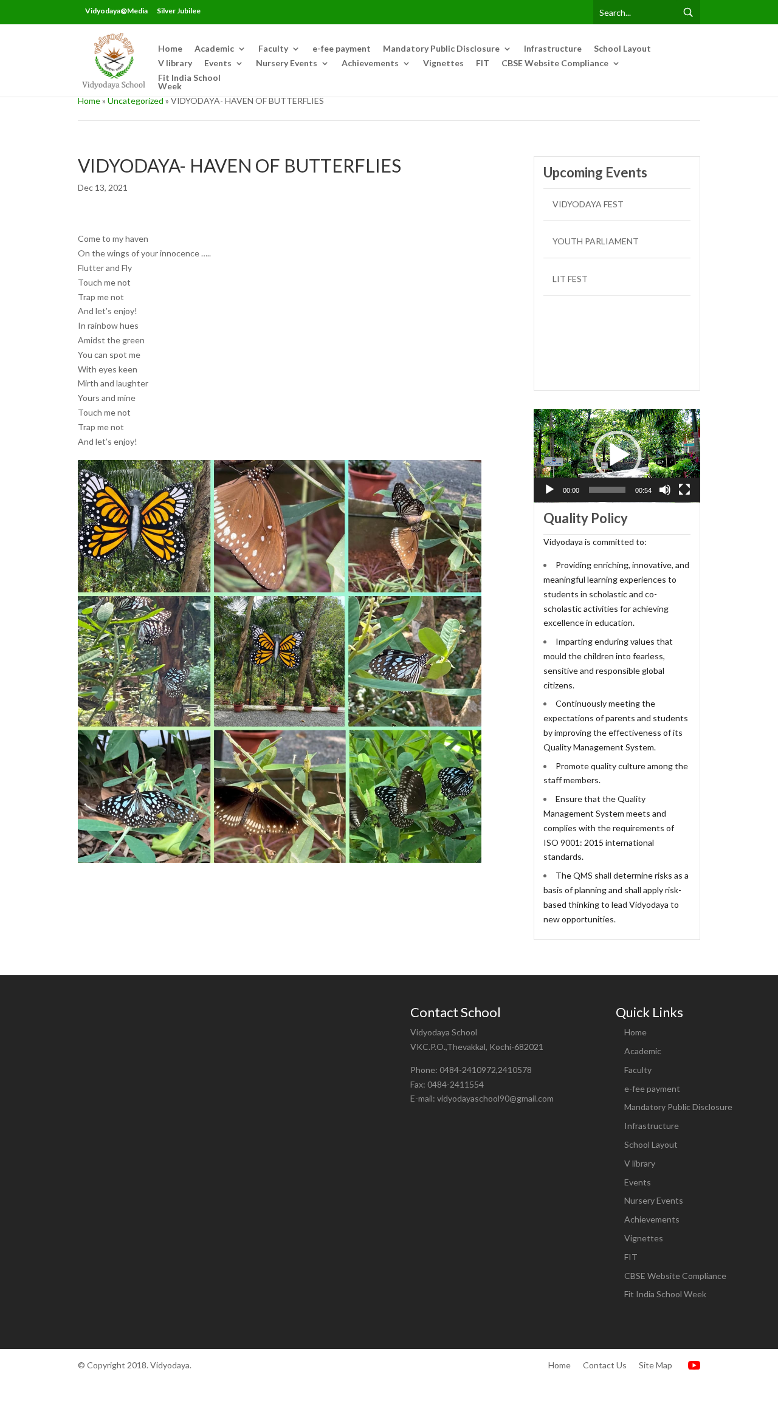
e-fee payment (341, 48)
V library (175, 63)
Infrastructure (553, 48)
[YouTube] (692, 1365)
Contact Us (605, 1365)
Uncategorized (136, 100)
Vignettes (443, 63)
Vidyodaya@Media (116, 11)
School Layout (622, 48)
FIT (482, 63)
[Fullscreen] (684, 490)
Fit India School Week (189, 82)
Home (170, 48)
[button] (617, 455)
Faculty (273, 48)
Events (218, 63)
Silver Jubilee (179, 11)
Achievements (370, 63)
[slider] (607, 490)
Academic (214, 48)
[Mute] (665, 490)
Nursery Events (286, 63)
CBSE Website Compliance (554, 63)
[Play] (549, 490)
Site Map (655, 1365)
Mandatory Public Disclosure (441, 48)
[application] (617, 455)
